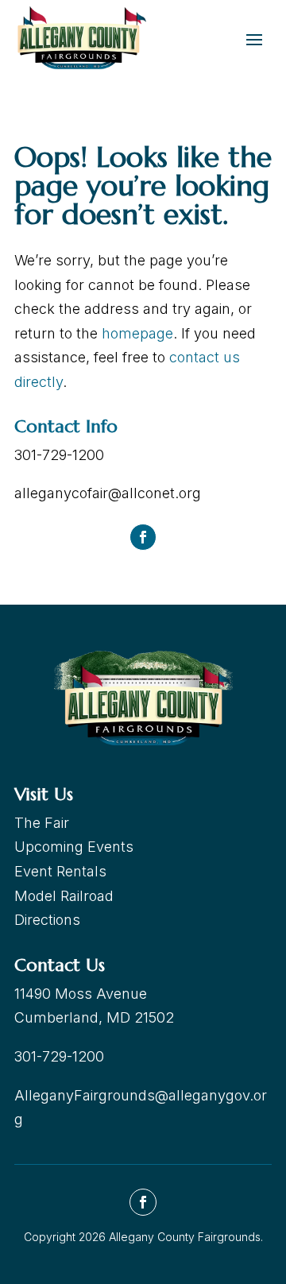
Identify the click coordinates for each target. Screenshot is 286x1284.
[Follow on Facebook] (143, 537)
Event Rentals (60, 871)
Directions (47, 919)
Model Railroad (64, 896)
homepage (137, 333)
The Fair (41, 822)
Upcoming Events (73, 846)
